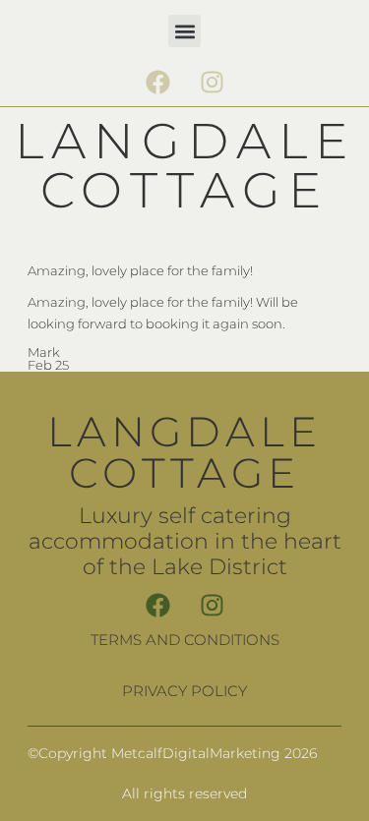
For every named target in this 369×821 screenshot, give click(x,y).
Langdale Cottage (185, 165)
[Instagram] (211, 81)
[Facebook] (157, 81)
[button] (184, 31)
